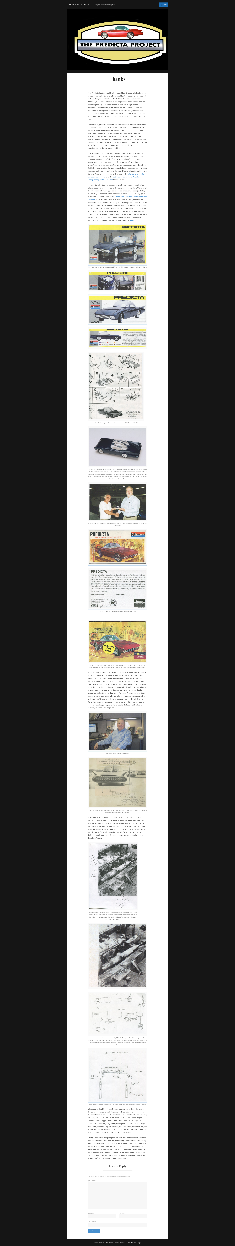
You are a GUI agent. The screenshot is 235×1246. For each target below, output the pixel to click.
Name (92, 1213)
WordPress (131, 1243)
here (132, 220)
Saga (139, 1243)
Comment (94, 1180)
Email (124, 1213)
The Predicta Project (80, 4)
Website (93, 1221)
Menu (165, 4)
